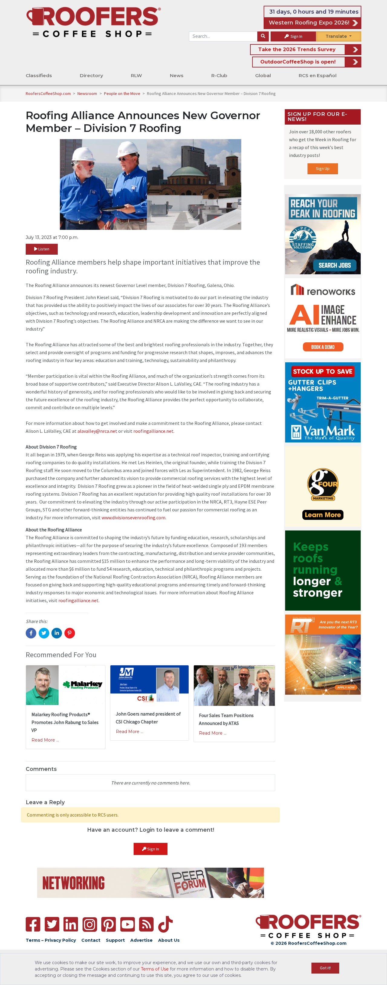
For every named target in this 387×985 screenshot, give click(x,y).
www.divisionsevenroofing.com (133, 517)
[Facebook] (33, 924)
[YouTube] (127, 924)
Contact (90, 940)
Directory (91, 75)
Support (115, 940)
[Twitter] (52, 924)
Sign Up (323, 168)
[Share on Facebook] (31, 633)
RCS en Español (318, 75)
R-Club (219, 75)
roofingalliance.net (153, 431)
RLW (136, 75)
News (177, 75)
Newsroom (87, 93)
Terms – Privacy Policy (51, 940)
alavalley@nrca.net (97, 431)
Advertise (141, 940)
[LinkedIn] (70, 924)
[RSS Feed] (146, 924)
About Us (169, 940)
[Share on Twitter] (44, 633)
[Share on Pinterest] (69, 633)
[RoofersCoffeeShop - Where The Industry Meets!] (93, 21)
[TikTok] (165, 924)
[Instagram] (90, 924)
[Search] (263, 36)
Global (263, 75)
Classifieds (39, 75)
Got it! (325, 967)
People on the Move (122, 93)
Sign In (296, 36)
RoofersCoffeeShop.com (48, 93)
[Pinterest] (108, 924)
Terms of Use (155, 969)
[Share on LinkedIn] (56, 633)
